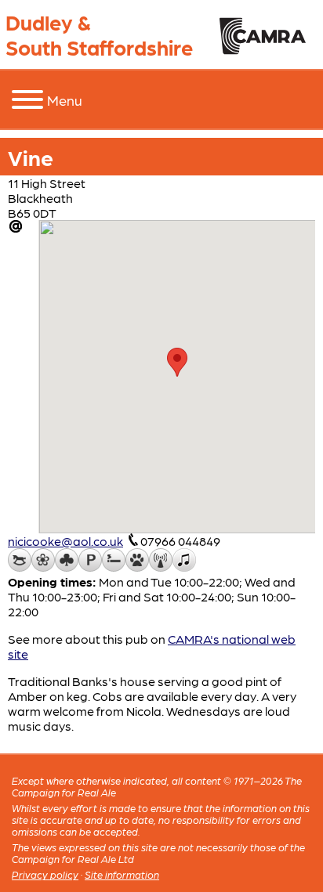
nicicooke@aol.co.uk (65, 540)
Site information (122, 874)
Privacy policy (45, 874)
